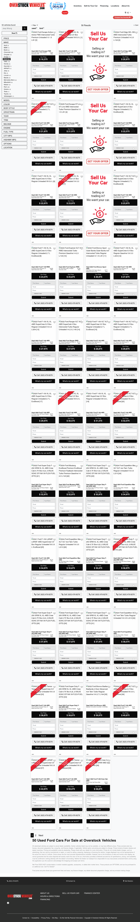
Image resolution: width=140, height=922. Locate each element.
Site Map (55, 918)
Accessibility (35, 918)
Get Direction (128, 881)
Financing (45, 899)
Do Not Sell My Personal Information (71, 918)
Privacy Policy (45, 918)
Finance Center (92, 893)
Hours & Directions (50, 896)
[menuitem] (15, 45)
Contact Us (71, 881)
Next (41, 835)
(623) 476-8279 (13, 881)
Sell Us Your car (70, 893)
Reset (14, 33)
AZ (128, 12)
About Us (44, 893)
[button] (78, 6)
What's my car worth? (43, 91)
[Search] (24, 28)
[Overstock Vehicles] (28, 5)
